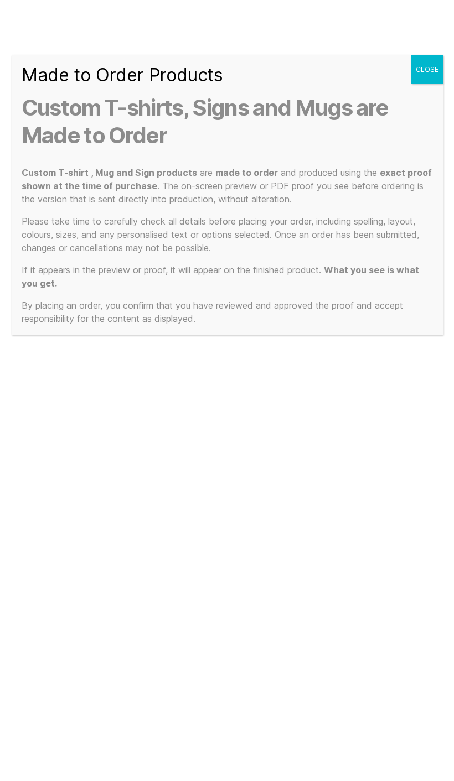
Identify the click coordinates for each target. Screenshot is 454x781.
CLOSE (427, 69)
